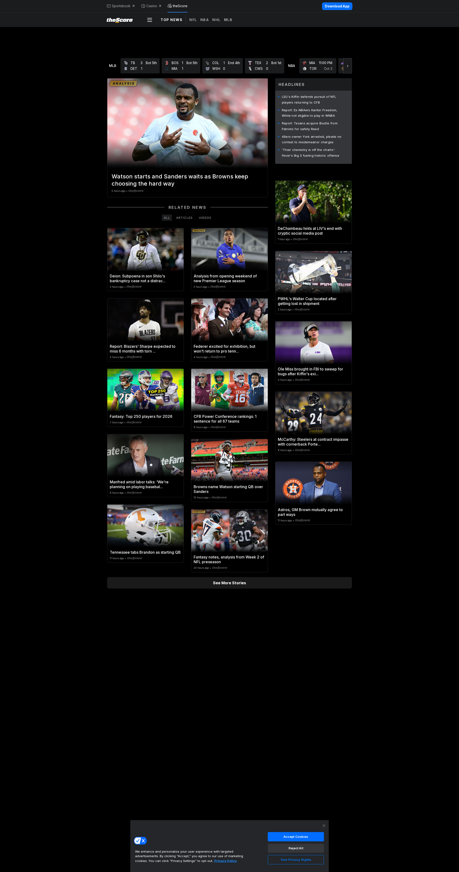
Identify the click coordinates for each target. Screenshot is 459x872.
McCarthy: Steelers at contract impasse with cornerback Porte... (313, 442)
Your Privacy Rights (295, 859)
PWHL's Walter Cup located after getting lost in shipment (307, 301)
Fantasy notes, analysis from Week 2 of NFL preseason (229, 559)
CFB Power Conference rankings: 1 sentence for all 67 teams (225, 419)
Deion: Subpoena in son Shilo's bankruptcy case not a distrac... (137, 278)
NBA (204, 20)
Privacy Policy (225, 861)
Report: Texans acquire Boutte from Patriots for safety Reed (310, 126)
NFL (193, 20)
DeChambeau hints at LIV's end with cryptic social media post (310, 231)
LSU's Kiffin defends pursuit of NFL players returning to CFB (309, 99)
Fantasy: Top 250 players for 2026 (141, 416)
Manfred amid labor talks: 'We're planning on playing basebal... (139, 484)
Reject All (296, 848)
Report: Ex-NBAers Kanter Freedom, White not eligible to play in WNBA (309, 113)
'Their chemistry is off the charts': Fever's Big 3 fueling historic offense (310, 152)
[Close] (323, 825)
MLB (228, 20)
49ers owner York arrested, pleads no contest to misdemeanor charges (312, 139)
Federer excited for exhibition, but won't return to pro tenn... (224, 348)
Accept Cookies (296, 837)
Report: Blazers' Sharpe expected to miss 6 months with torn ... (142, 348)
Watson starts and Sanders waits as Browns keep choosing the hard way (180, 180)
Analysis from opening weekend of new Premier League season (225, 278)
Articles (184, 218)
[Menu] (149, 20)
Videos (205, 218)
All (167, 218)
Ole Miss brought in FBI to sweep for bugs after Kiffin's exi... (310, 371)
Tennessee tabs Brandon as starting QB (145, 552)
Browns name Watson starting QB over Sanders (228, 489)
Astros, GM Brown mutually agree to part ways (310, 512)
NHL (216, 20)
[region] (229, 846)
